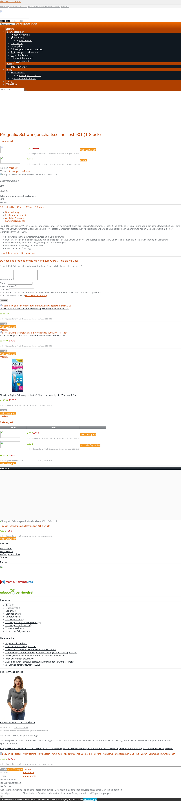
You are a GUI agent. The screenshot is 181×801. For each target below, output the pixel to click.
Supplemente (29, 775)
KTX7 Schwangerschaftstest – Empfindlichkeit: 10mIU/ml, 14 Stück (32, 335)
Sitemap (4, 557)
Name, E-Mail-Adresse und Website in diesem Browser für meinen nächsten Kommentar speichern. (52, 292)
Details (3, 324)
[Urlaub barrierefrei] (16, 595)
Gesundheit (11, 613)
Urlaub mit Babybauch (16, 631)
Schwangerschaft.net (26, 23)
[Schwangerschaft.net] (14, 18)
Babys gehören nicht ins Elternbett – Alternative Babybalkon (35, 655)
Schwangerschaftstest (19, 171)
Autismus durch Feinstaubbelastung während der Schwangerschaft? (39, 661)
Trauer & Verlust (13, 628)
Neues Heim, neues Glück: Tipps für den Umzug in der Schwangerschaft (41, 652)
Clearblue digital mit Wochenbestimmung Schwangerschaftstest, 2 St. (34, 308)
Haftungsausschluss (10, 554)
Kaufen (83, 160)
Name (3, 283)
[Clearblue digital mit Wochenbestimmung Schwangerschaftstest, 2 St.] (37, 305)
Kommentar (7, 279)
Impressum (6, 548)
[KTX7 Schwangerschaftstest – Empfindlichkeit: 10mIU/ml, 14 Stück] (35, 332)
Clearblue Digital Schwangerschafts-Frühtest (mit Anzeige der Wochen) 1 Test (38, 395)
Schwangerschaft (14, 619)
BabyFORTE (28, 772)
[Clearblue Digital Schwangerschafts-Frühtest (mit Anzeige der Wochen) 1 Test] (17, 392)
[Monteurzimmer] (16, 583)
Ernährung (10, 607)
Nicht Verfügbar (88, 149)
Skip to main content (10, 1)
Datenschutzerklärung (36, 295)
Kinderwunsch (12, 616)
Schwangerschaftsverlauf (17, 625)
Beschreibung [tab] (12, 212)
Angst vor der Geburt (16, 643)
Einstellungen (90, 799)
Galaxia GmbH (21, 727)
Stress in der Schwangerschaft (20, 646)
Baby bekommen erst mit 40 (19, 658)
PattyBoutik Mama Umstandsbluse (17, 722)
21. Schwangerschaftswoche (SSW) (22, 664)
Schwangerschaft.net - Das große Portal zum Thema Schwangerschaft (34, 6)
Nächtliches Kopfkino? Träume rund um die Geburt (30, 649)
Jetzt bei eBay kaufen (90, 445)
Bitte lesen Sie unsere (25, 295)
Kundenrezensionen (15, 220)
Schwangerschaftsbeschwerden (21, 622)
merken (4, 329)
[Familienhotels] (16, 578)
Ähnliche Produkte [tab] (14, 218)
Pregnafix (13, 167)
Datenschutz (6, 551)
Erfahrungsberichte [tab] (16, 215)
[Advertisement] (90, 110)
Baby (7, 605)
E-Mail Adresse (8, 286)
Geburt (9, 610)
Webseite (4, 289)
